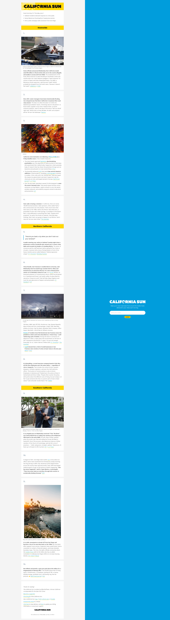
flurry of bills (53, 157)
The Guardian (45, 219)
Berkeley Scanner (42, 254)
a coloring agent (51, 173)
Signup (127, 317)
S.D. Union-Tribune (33, 556)
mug (36, 599)
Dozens (25, 333)
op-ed (51, 272)
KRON (26, 350)
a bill (40, 171)
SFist (30, 350)
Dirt (44, 576)
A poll (26, 347)
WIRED (50, 380)
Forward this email (28, 601)
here (42, 604)
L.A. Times (33, 181)
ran (49, 459)
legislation (43, 161)
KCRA (39, 86)
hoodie (53, 599)
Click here (26, 604)
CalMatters (33, 86)
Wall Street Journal (36, 576)
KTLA (53, 169)
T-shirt (40, 599)
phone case (45, 599)
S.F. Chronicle (32, 254)
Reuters (43, 112)
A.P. (35, 191)
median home (29, 552)
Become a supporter (29, 594)
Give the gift (26, 596)
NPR (43, 473)
